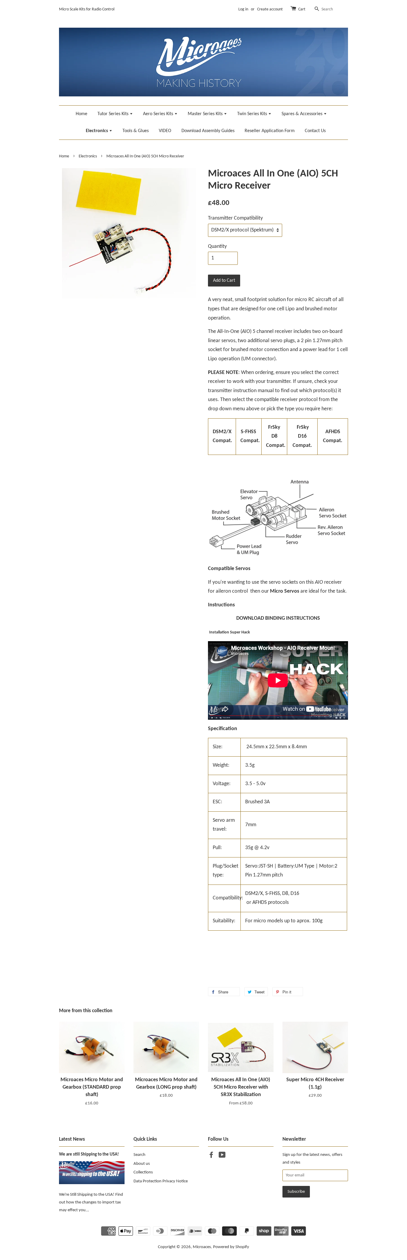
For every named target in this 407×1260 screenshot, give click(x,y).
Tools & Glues (135, 131)
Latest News (72, 1139)
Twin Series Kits (252, 114)
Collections (143, 1172)
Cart (301, 9)
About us (141, 1164)
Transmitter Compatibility (235, 218)
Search (139, 1155)
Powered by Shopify (231, 1247)
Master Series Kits (206, 114)
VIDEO (165, 131)
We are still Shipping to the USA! (89, 1154)
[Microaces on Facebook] (211, 1156)
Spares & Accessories (303, 114)
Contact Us (315, 131)
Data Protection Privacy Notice (160, 1181)
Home (81, 114)
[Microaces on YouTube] (222, 1156)
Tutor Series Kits (113, 114)
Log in (243, 9)
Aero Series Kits (158, 114)
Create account (270, 9)
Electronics (97, 131)
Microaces (202, 1247)
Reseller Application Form (270, 131)
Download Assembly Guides (207, 131)
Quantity (217, 246)
